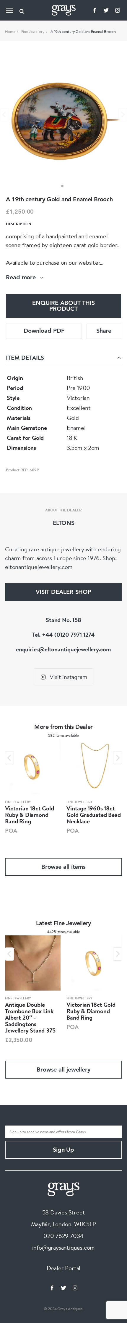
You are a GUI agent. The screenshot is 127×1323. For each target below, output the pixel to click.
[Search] (22, 10)
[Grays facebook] (94, 10)
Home (10, 31)
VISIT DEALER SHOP (63, 592)
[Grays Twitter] (106, 10)
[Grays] (63, 1188)
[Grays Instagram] (117, 10)
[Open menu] (9, 10)
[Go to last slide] (9, 757)
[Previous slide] (4, 114)
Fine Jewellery (33, 31)
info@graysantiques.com (63, 1247)
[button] (62, 186)
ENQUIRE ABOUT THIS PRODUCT (63, 306)
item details (25, 357)
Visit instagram (68, 677)
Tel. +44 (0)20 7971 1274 (63, 634)
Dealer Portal (63, 1268)
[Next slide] (122, 114)
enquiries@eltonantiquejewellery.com (63, 649)
